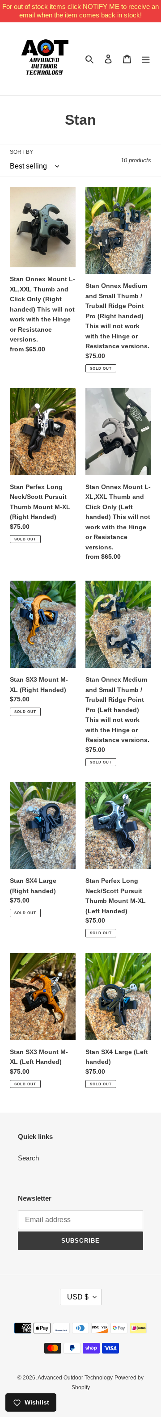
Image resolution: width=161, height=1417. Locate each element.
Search (28, 1158)
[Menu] (145, 58)
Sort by (21, 152)
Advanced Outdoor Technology (75, 1378)
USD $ (78, 1297)
